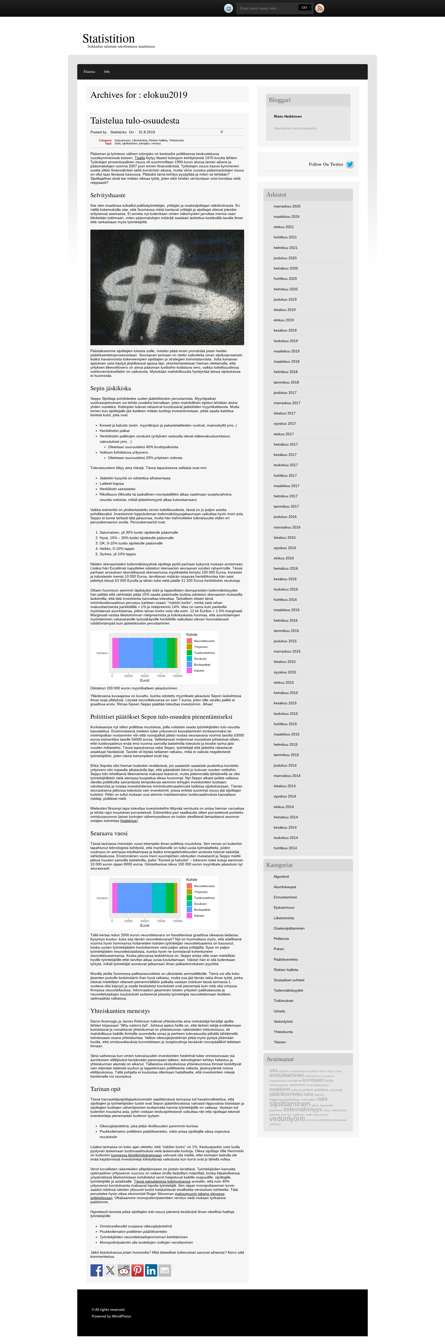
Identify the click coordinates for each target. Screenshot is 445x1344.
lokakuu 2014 (285, 786)
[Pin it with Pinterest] (137, 1270)
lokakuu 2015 (285, 662)
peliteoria (296, 1089)
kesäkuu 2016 (285, 579)
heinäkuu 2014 (286, 817)
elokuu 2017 (284, 434)
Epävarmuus (123, 140)
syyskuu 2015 (285, 672)
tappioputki (326, 1105)
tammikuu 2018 (286, 382)
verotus (156, 143)
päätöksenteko (286, 1094)
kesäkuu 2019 (285, 330)
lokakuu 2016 (285, 537)
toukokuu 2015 (286, 714)
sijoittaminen (129, 143)
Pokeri (279, 949)
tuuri (283, 1114)
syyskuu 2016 (285, 548)
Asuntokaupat (285, 887)
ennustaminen (286, 1075)
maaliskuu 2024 (286, 216)
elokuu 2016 (284, 558)
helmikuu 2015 (286, 744)
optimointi (297, 1085)
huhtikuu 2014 (285, 848)
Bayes (331, 1071)
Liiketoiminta (139, 140)
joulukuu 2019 (285, 299)
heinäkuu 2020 (286, 268)
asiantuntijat (297, 1071)
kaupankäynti (277, 1080)
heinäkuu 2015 (286, 693)
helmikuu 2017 (286, 496)
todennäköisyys (303, 1109)
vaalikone (298, 1114)
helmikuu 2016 (286, 620)
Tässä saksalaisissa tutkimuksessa (162, 1181)
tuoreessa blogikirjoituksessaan (136, 1155)
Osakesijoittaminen (289, 928)
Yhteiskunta (176, 140)
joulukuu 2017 (285, 393)
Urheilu (279, 1011)
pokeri (308, 1090)
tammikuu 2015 (286, 755)
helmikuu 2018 (286, 372)
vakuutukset (320, 1114)
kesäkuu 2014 (285, 827)
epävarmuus (313, 1076)
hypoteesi (328, 1076)
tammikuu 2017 (286, 506)
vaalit (308, 1114)
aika (273, 1070)
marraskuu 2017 (287, 403)
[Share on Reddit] (124, 1270)
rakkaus (319, 1094)
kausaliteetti (294, 1080)
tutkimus (274, 1114)
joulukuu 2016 (285, 517)
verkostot (312, 1120)
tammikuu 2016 (286, 631)
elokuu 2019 (284, 320)
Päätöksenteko (286, 959)
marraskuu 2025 (287, 206)
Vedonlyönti (283, 1021)
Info (107, 72)
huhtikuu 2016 (285, 599)
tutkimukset (339, 1110)
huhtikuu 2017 (285, 475)
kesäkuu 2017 (285, 455)
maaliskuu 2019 (286, 351)
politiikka (321, 1090)
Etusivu (89, 72)
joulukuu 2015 (285, 641)
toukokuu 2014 (286, 838)
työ (289, 1114)
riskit (118, 143)
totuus (327, 1110)
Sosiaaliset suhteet (289, 980)
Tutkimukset (283, 1001)
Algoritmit (281, 876)
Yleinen (280, 1042)
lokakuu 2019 (285, 310)
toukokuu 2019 (286, 341)
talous (315, 1105)
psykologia (336, 1089)
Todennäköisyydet (288, 990)
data (339, 1071)
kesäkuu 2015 (285, 703)
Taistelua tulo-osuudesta (134, 120)
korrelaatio (313, 1080)
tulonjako (144, 143)
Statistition (108, 37)
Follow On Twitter (326, 164)
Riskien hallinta (158, 140)
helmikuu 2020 (286, 289)
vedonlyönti (287, 1119)
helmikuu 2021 (286, 248)
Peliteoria (281, 939)
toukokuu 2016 (286, 589)
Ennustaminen (285, 897)
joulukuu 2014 (285, 765)
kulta (329, 1080)
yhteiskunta (339, 1120)
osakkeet (279, 1089)
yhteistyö (275, 1124)
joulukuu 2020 (285, 258)
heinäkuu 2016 (286, 568)
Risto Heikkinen (288, 116)
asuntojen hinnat (316, 1071)
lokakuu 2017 (285, 413)
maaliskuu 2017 (286, 486)
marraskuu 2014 (287, 776)
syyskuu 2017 (285, 423)
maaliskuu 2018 (286, 361)
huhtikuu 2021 (285, 237)
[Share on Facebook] (96, 1270)
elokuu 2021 (284, 227)
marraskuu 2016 (287, 527)
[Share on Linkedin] (151, 1270)
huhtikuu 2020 (285, 278)
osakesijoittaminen (317, 1085)
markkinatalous (278, 1085)
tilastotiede (276, 1110)
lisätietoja (128, 821)
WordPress (121, 1316)
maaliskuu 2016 (286, 610)
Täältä (140, 158)
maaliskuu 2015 (286, 734)
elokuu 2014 (284, 807)
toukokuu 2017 (286, 465)
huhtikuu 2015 (285, 724)
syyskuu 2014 (285, 796)
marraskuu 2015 (287, 651)
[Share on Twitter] (110, 1270)
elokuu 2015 (284, 682)
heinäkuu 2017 (286, 444)
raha (308, 1094)
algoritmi (284, 1071)
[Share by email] (165, 1270)
